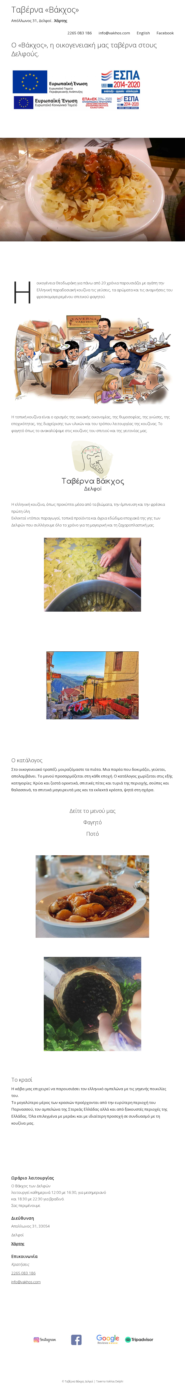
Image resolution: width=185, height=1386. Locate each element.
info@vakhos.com (114, 33)
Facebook (165, 33)
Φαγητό (92, 822)
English (143, 33)
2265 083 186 (79, 33)
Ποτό (92, 833)
